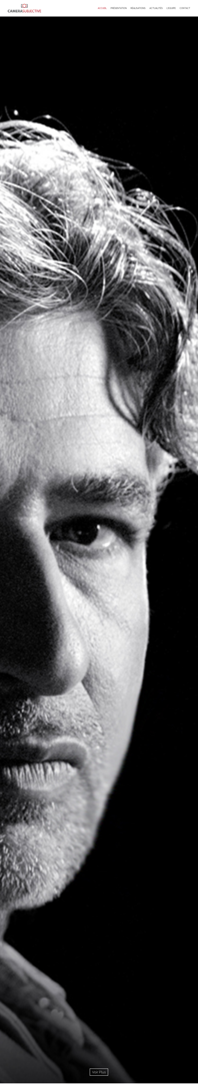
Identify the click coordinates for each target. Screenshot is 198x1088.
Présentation (119, 8)
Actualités (156, 8)
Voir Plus (99, 1072)
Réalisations (138, 8)
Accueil (102, 8)
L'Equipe (171, 8)
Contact (185, 8)
